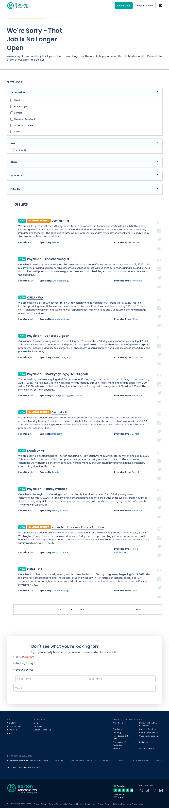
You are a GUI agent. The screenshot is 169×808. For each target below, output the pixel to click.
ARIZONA (59, 760)
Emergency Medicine (148, 732)
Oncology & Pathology (149, 736)
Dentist (18, 112)
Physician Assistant (24, 118)
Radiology (143, 742)
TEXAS (159, 760)
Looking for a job (26, 663)
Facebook (159, 227)
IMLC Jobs (20, 149)
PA (31, 510)
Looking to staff (25, 669)
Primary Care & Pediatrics (119, 743)
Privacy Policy (40, 804)
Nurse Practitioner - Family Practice (77, 527)
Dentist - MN (36, 450)
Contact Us (90, 804)
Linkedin (159, 244)
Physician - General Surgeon (48, 336)
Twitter (159, 235)
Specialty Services (147, 729)
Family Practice (60, 510)
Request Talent (144, 5)
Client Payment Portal (73, 804)
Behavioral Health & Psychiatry (148, 724)
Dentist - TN (60, 221)
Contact (10, 733)
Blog (36, 723)
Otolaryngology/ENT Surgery (67, 395)
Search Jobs (123, 5)
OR (31, 395)
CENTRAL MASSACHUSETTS (83, 760)
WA (32, 280)
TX (31, 357)
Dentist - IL (59, 412)
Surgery (116, 748)
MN (31, 472)
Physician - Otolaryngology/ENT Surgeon (57, 374)
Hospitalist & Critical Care (122, 737)
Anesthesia (118, 723)
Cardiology (118, 729)
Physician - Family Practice (47, 489)
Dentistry (57, 242)
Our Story (11, 723)
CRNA (17, 131)
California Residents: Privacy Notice (129, 804)
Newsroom (12, 729)
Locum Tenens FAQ (42, 729)
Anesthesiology (60, 280)
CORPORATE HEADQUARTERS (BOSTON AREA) (27, 760)
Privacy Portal (104, 804)
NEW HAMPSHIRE (140, 760)
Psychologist (21, 106)
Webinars (38, 726)
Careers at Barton (15, 726)
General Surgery (61, 357)
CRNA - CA (35, 569)
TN (31, 242)
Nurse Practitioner (24, 125)
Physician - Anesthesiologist (48, 259)
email (159, 218)
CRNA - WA (35, 297)
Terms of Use (55, 804)
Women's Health (146, 748)
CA (31, 590)
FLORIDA (107, 760)
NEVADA (122, 760)
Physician (19, 100)
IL (30, 433)
